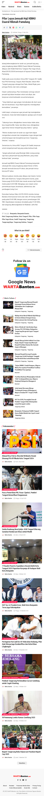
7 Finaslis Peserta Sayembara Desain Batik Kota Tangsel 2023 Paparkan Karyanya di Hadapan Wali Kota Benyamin (21, 568)
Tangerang (30, 219)
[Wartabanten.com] (22, 2)
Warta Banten (5, 32)
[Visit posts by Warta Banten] (3, 462)
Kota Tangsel (23, 216)
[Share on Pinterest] (13, 27)
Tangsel (30, 222)
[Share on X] (10, 27)
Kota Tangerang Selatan (10, 216)
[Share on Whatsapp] (16, 27)
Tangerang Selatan (8, 14)
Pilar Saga (36, 216)
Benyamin (13, 213)
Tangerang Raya (7, 222)
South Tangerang (20, 219)
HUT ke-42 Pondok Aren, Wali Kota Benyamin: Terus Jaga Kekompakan (20, 606)
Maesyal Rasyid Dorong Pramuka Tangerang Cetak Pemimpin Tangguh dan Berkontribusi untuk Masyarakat (27, 356)
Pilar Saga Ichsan (7, 219)
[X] (20, 780)
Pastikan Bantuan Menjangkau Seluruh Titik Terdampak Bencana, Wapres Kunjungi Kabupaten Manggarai (27, 379)
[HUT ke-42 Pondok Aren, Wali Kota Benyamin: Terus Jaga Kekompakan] (22, 590)
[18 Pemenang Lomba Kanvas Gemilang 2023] (22, 703)
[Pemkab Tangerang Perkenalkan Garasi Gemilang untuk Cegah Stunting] (22, 666)
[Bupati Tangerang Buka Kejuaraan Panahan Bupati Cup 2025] (22, 737)
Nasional (17, 372)
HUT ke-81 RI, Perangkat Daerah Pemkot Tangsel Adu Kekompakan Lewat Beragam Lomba (26, 402)
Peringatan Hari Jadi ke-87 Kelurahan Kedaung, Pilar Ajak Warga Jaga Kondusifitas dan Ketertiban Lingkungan (22, 644)
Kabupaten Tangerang (21, 311)
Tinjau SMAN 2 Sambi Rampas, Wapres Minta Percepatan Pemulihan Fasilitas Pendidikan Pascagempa (27, 368)
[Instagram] (26, 780)
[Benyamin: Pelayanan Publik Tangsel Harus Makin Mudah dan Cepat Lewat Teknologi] (8, 414)
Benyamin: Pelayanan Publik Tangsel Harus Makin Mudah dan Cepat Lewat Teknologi (27, 413)
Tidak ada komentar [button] (34, 250)
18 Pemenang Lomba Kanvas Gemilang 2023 (18, 717)
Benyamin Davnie (23, 213)
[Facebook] (18, 780)
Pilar (30, 216)
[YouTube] (23, 780)
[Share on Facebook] (7, 27)
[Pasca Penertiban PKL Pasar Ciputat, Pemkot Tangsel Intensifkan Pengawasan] (22, 478)
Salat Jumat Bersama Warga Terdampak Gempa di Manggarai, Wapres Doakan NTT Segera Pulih (26, 390)
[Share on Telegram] (19, 27)
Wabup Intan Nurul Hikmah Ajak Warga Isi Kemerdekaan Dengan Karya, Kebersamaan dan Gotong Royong (27, 318)
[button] (4, 2)
